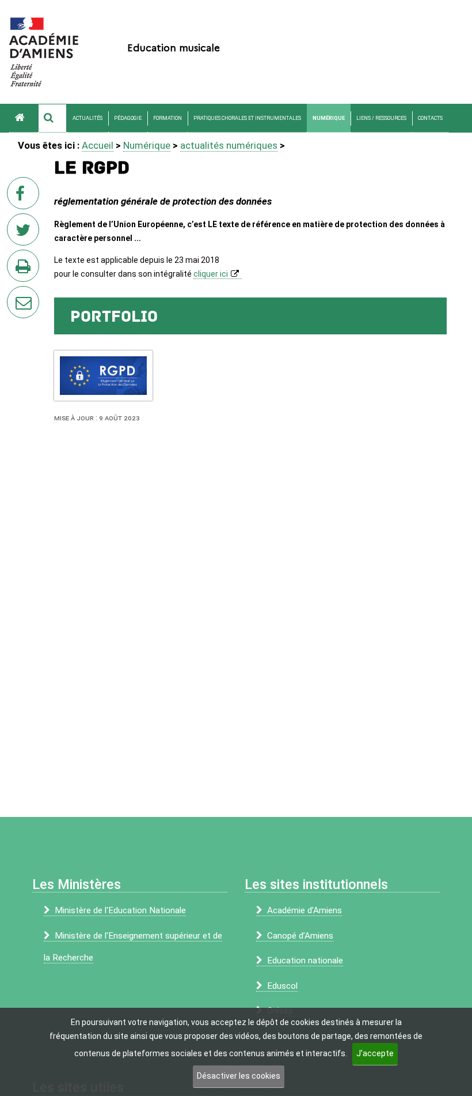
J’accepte (375, 1053)
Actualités (87, 118)
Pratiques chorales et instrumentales (247, 118)
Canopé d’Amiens (300, 936)
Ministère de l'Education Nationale (120, 910)
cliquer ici (210, 273)
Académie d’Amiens (304, 910)
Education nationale (305, 960)
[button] (52, 118)
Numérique (329, 118)
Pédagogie (128, 118)
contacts (430, 118)
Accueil (97, 145)
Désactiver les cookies (238, 1075)
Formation (167, 118)
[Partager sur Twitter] (25, 233)
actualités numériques (228, 145)
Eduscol (282, 986)
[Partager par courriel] (15, 295)
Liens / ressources (381, 118)
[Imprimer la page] (25, 269)
